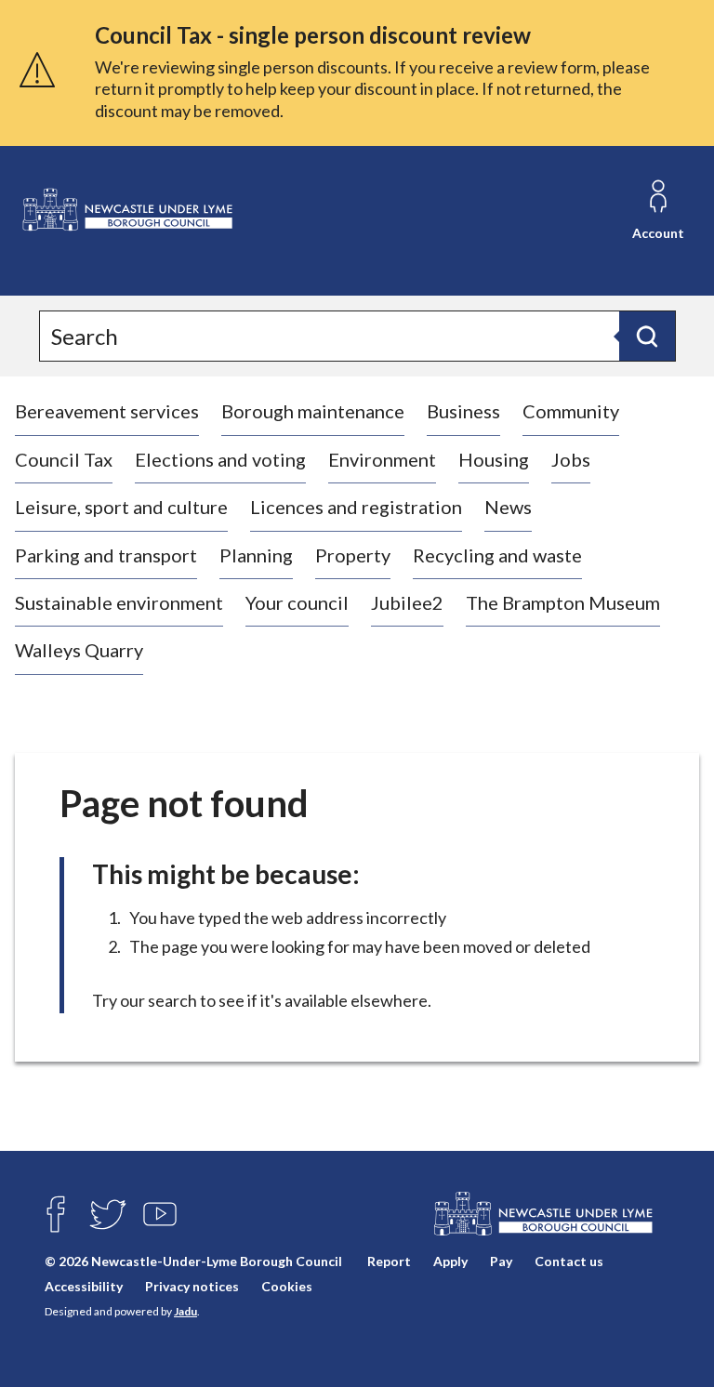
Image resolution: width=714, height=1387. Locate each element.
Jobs (570, 459)
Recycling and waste (497, 555)
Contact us (569, 1261)
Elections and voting (220, 459)
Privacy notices (192, 1286)
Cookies (286, 1286)
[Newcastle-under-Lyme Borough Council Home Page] (126, 210)
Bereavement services (107, 411)
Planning (256, 555)
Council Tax (63, 459)
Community (570, 411)
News (508, 506)
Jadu (185, 1311)
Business (463, 411)
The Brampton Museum (563, 602)
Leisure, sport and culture (121, 506)
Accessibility (84, 1286)
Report (389, 1261)
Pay (501, 1261)
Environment (382, 459)
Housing (493, 459)
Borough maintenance (312, 411)
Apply (450, 1261)
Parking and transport (106, 555)
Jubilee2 (407, 602)
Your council (297, 602)
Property (352, 555)
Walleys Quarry (79, 650)
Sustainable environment (119, 602)
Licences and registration (356, 506)
